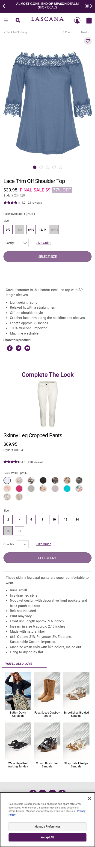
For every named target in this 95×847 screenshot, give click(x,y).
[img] (12, 203)
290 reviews (36, 462)
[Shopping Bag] (89, 21)
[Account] (77, 21)
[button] (88, 41)
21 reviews (35, 202)
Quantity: (9, 243)
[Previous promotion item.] (5, 5)
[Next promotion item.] (90, 5)
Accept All (47, 837)
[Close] (89, 799)
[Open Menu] (6, 21)
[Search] (17, 21)
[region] (47, 819)
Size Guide (43, 243)
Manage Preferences (47, 826)
